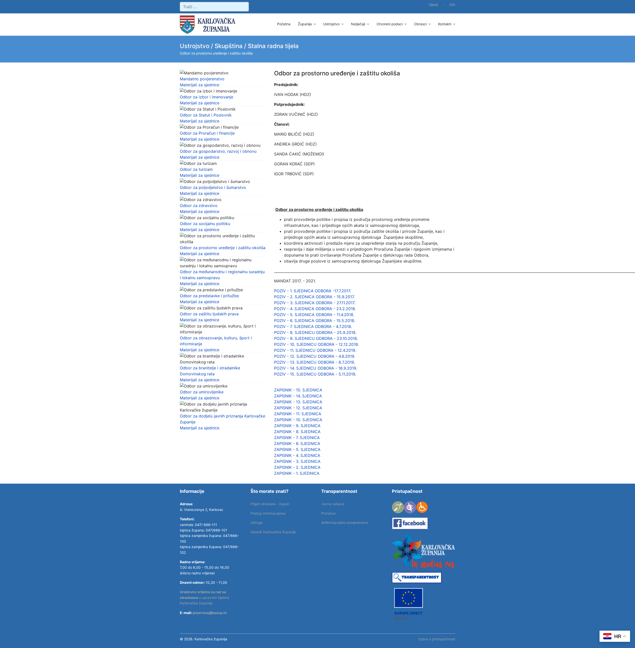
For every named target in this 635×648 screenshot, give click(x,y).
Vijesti (433, 4)
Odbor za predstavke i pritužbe (209, 295)
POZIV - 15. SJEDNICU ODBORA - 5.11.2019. (315, 374)
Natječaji (358, 24)
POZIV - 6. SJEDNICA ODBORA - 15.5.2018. (316, 320)
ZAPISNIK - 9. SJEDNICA (298, 425)
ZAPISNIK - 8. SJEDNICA (297, 431)
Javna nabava (332, 504)
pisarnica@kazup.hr (210, 613)
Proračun (328, 513)
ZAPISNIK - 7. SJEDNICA (297, 437)
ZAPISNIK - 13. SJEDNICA (298, 401)
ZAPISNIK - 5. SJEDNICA (297, 449)
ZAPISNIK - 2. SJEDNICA (298, 467)
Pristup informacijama (268, 513)
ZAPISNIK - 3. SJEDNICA (298, 461)
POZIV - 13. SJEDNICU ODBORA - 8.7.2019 (314, 362)
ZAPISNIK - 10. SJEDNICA (298, 419)
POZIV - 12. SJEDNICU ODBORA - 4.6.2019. (314, 356)
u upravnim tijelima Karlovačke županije (204, 597)
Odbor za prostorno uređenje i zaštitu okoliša (222, 247)
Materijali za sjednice (199, 84)
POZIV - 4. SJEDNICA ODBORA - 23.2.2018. (315, 308)
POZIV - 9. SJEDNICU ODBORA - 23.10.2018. (316, 338)
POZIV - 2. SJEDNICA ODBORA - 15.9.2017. (314, 296)
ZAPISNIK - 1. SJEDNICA (297, 473)
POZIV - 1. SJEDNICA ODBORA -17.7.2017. (312, 290)
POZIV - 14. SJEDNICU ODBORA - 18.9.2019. (315, 368)
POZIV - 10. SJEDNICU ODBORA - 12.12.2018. (316, 344)
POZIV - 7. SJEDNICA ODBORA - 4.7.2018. (313, 326)
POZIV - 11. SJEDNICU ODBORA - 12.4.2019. (315, 350)
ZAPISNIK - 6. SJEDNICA (297, 443)
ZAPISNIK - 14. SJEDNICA (298, 395)
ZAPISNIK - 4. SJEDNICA (297, 455)
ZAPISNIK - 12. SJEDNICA (298, 407)
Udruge (257, 522)
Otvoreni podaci (390, 24)
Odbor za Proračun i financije (207, 133)
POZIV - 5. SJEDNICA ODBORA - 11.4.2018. (314, 314)
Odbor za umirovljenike (201, 391)
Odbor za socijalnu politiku (205, 223)
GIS (452, 4)
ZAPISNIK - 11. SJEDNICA (297, 413)
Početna (283, 24)
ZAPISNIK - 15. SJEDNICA (298, 389)
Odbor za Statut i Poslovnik (206, 115)
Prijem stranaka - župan (270, 504)
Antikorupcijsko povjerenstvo (344, 522)
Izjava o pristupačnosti (436, 639)
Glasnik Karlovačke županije (273, 532)
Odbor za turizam (196, 169)
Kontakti (444, 24)
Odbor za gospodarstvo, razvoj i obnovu (218, 151)
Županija (305, 24)
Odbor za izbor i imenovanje (206, 96)
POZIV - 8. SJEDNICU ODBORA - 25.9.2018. (315, 332)
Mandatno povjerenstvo (202, 78)
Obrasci (420, 24)
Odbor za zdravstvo (199, 205)
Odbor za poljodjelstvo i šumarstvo (213, 187)
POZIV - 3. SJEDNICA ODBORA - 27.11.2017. (314, 302)
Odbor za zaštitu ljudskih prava (209, 313)
